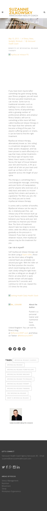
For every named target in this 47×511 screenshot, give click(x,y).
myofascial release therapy (18, 384)
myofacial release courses (25, 360)
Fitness (26, 38)
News (31, 38)
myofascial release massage (18, 374)
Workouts (19, 41)
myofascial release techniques (19, 379)
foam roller (27, 254)
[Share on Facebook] (10, 349)
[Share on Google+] (19, 349)
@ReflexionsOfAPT (25, 335)
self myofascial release (16, 393)
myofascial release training (18, 388)
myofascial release (15, 365)
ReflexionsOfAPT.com (19, 333)
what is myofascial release (18, 398)
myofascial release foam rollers (20, 369)
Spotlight (12, 41)
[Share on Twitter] (14, 349)
